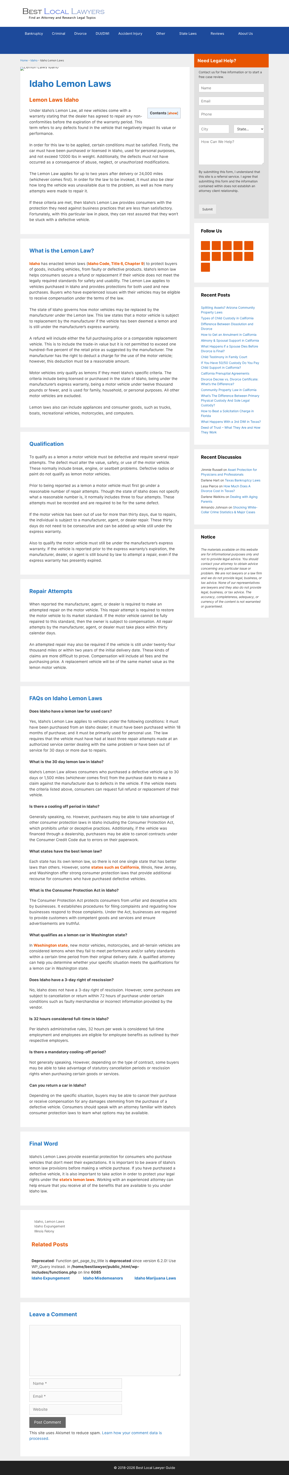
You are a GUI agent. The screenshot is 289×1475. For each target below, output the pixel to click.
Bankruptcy (34, 33)
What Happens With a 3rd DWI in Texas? (231, 421)
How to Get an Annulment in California (228, 334)
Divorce (80, 33)
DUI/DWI (102, 33)
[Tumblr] (205, 267)
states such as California (115, 867)
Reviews (217, 33)
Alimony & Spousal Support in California (230, 340)
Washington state (51, 945)
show (172, 113)
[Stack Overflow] (216, 256)
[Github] (237, 256)
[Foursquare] (227, 256)
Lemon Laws (54, 1221)
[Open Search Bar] (262, 47)
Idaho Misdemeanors (103, 1278)
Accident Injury (130, 33)
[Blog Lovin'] (248, 245)
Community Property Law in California (228, 390)
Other (160, 33)
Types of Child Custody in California (227, 318)
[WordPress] (227, 245)
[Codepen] (205, 256)
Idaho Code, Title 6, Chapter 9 (116, 263)
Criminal (58, 33)
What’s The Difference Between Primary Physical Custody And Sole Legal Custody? (230, 400)
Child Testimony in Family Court (224, 357)
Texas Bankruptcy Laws (242, 480)
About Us (245, 33)
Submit (207, 209)
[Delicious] (248, 256)
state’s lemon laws (77, 1179)
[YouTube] (237, 245)
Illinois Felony (44, 1231)
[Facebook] (216, 245)
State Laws (188, 33)
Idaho (33, 60)
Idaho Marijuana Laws (155, 1278)
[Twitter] (205, 245)
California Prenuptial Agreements (225, 373)
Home (24, 60)
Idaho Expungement (49, 1226)
